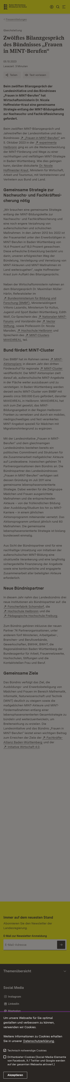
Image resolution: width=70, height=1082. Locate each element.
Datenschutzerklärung (38, 1041)
